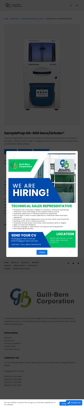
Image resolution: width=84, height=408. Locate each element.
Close (42, 252)
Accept (64, 404)
